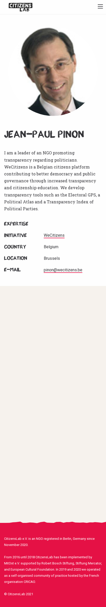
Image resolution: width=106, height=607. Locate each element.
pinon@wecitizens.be (63, 269)
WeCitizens (54, 235)
